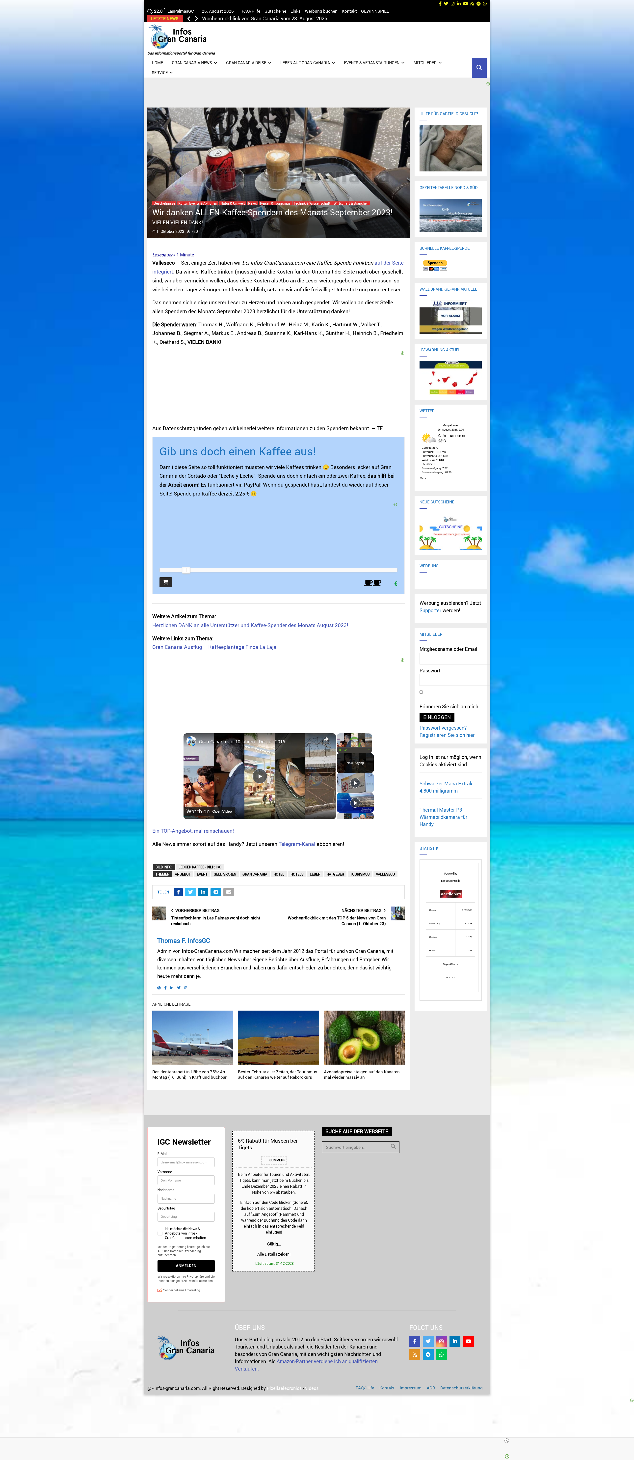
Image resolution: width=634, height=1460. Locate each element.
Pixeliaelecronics (284, 1388)
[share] (325, 739)
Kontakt (349, 11)
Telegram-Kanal (297, 843)
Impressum (411, 1388)
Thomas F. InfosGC (183, 941)
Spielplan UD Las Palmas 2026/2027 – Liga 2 (252, 18)
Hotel (278, 874)
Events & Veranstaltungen (371, 62)
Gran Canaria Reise (246, 62)
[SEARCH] (393, 1146)
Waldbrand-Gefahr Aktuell (448, 289)
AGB (431, 1388)
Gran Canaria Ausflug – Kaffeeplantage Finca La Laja (214, 646)
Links (296, 11)
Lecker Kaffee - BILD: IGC (200, 867)
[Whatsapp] (441, 1354)
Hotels (297, 874)
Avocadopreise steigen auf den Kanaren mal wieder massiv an (362, 1074)
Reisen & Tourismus (275, 203)
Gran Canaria (254, 874)
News (252, 203)
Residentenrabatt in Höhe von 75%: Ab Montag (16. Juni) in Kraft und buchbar (189, 1074)
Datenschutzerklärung (461, 1388)
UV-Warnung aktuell (441, 350)
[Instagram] (441, 1341)
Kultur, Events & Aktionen (197, 203)
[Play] (340, 750)
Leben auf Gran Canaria (305, 62)
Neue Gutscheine (437, 502)
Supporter (430, 610)
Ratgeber (335, 874)
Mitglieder (425, 62)
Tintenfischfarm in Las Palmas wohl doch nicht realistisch (215, 920)
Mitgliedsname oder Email (448, 649)
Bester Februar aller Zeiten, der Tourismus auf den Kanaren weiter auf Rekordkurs (277, 1074)
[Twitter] (428, 1341)
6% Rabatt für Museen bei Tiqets (267, 1144)
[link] (191, 741)
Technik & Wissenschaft (312, 203)
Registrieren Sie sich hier (447, 735)
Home (157, 62)
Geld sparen (225, 874)
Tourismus (360, 874)
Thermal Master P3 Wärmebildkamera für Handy (443, 817)
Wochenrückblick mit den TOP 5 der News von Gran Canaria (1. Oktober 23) (337, 920)
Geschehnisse (164, 203)
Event (202, 874)
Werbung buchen (321, 11)
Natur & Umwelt (232, 203)
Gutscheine (275, 11)
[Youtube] (468, 1341)
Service (160, 72)
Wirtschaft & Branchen (351, 203)
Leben (315, 874)
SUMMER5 (277, 1160)
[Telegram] (428, 1354)
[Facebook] (414, 1341)
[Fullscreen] (369, 750)
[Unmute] (346, 750)
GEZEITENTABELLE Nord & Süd (449, 187)
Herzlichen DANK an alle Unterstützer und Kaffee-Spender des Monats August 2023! (250, 625)
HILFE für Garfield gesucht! (449, 113)
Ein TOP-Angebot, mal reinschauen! (193, 830)
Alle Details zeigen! (274, 1254)
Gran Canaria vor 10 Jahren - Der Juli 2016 (242, 741)
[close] (506, 1440)
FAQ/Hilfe (251, 11)
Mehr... (424, 477)
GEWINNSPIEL (375, 11)
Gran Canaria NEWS (192, 62)
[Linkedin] (454, 1341)
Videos (311, 1388)
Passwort (430, 670)
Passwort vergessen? (443, 727)
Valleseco (385, 874)
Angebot (183, 874)
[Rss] (414, 1354)
